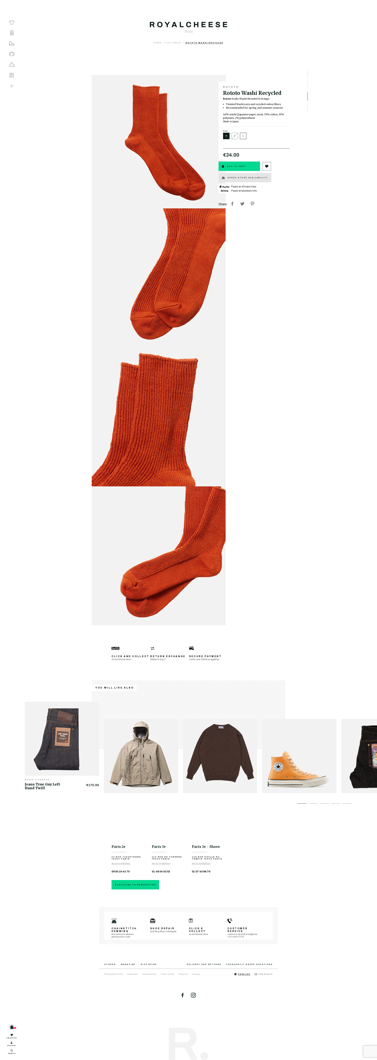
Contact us (183, 974)
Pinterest (252, 204)
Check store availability (247, 178)
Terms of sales (167, 974)
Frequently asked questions (249, 964)
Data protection (149, 974)
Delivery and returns (204, 964)
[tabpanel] (64, 745)
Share (232, 204)
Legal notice (132, 974)
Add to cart (236, 166)
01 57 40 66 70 (201, 871)
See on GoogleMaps (121, 863)
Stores (110, 964)
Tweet (242, 204)
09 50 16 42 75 (121, 871)
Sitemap (196, 974)
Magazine (128, 964)
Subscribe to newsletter (135, 885)
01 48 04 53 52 (161, 871)
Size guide (149, 964)
